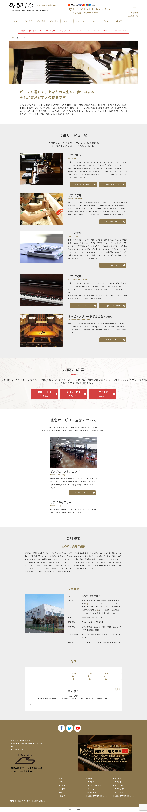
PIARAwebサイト (112, 340)
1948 (73, 674)
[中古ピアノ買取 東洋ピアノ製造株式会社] (33, 5)
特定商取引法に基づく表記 (19, 801)
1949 (89, 674)
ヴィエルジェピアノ (93, 785)
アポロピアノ (67, 21)
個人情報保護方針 (38, 801)
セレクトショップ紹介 (82, 493)
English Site (133, 16)
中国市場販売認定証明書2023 (124, 796)
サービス (62, 789)
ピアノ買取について (113, 265)
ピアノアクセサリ (120, 785)
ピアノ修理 (41, 21)
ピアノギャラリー (120, 789)
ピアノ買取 (54, 21)
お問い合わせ (64, 796)
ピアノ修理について (113, 222)
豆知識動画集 (91, 792)
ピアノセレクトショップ (84, 184)
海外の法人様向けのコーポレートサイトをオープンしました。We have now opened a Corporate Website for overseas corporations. (74, 31)
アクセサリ (80, 21)
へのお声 (45, 393)
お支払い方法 (118, 792)
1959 (105, 674)
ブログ (105, 21)
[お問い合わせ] (134, 10)
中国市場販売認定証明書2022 (97, 796)
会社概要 (118, 21)
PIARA (93, 21)
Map (86, 603)
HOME (15, 21)
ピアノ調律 (117, 782)
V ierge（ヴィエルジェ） (113, 305)
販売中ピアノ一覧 (112, 184)
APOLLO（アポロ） (84, 305)
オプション (90, 789)
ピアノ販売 (28, 21)
